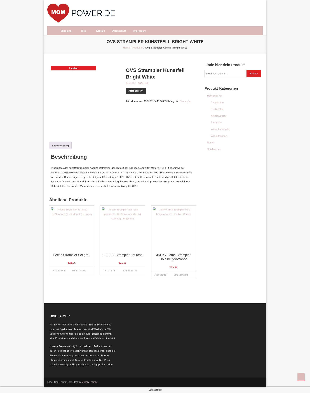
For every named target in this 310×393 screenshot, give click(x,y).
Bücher (211, 142)
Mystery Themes (89, 382)
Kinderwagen (218, 115)
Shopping (66, 30)
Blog (83, 30)
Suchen (253, 73)
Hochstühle (217, 109)
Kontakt (100, 30)
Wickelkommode (220, 129)
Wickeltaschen (219, 135)
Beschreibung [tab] (60, 145)
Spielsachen (214, 149)
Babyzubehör (214, 95)
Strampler (185, 101)
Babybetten (217, 102)
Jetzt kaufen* (135, 90)
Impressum (139, 30)
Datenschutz (119, 30)
